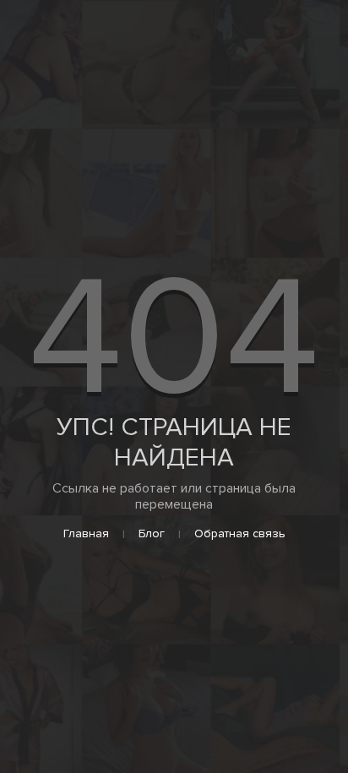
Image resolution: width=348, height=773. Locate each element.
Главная (86, 533)
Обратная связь (239, 533)
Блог (152, 533)
